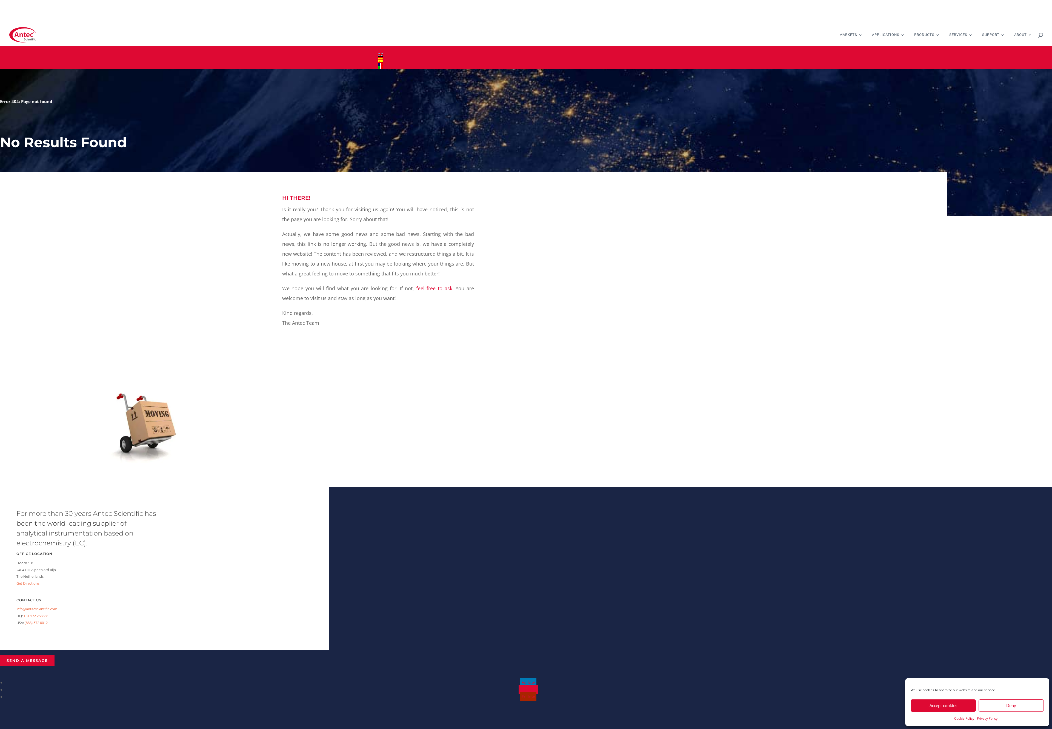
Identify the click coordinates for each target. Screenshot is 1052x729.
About (1020, 35)
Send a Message (27, 660)
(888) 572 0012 (36, 622)
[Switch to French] (526, 64)
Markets (848, 35)
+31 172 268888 (36, 615)
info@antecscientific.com (36, 608)
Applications (885, 35)
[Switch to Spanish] (526, 61)
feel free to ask (434, 288)
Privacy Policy (987, 718)
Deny (1011, 705)
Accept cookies (943, 705)
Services (958, 35)
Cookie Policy (964, 718)
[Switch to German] (526, 57)
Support (990, 35)
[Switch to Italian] (526, 67)
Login (383, 49)
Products (924, 35)
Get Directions (27, 583)
